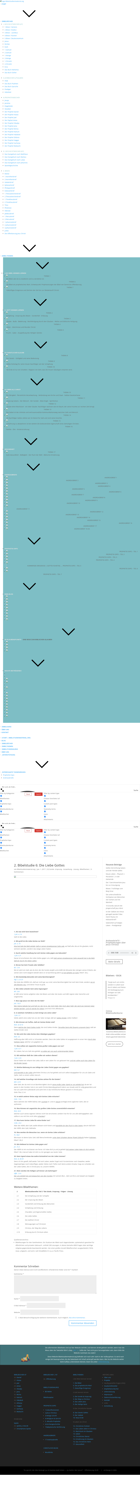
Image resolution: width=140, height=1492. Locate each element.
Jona (18, 1392)
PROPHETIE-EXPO (50, 1406)
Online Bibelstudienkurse (114, 1012)
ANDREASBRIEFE (49, 1435)
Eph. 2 (16, 1082)
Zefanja (19, 1403)
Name (17, 1299)
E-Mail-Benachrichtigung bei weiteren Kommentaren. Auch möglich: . (51, 1318)
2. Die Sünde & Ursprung (82, 1396)
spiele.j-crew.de (22, 1426)
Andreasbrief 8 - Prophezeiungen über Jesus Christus (116, 942)
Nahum (19, 1397)
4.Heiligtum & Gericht (53, 1418)
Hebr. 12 (17, 1099)
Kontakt (107, 1400)
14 (20, 1025)
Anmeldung (108, 1406)
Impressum (108, 1394)
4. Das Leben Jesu (79, 1402)
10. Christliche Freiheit (81, 1426)
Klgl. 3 (16, 979)
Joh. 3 (16, 944)
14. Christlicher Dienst (81, 1436)
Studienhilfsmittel (110, 1386)
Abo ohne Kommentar (77, 1318)
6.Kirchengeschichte (52, 1424)
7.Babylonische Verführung (55, 1427)
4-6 (20, 1082)
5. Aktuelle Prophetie (52, 1421)
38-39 (22, 1159)
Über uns (107, 1377)
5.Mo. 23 (17, 1123)
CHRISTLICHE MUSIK (51, 1448)
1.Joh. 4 (16, 934)
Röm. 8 (16, 1025)
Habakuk (20, 1400)
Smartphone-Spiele (24, 1429)
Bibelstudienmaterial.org (26, 869)
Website (17, 1312)
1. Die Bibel (77, 1383)
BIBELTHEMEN (78, 1375)
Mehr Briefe (114, 961)
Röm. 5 (16, 1037)
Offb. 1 (16, 1173)
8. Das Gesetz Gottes (80, 1413)
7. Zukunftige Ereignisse (82, 1388)
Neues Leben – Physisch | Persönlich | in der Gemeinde (115, 876)
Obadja (19, 1389)
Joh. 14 (16, 1003)
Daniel (19, 1377)
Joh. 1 (75, 1350)
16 (21, 934)
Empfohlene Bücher (111, 1389)
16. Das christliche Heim (82, 1442)
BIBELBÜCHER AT (20, 1375)
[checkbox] (11, 797)
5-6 (20, 1173)
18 (19, 968)
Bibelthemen (84, 869)
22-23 (21, 979)
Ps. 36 (16, 1135)
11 (20, 1049)
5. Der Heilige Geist (80, 1404)
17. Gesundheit (78, 1444)
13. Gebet (76, 1434)
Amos (19, 1386)
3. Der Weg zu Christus (81, 1399)
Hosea (19, 1380)
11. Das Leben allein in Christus (84, 1429)
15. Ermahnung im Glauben (83, 1439)
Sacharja (20, 1409)
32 (20, 1111)
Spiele (16, 1423)
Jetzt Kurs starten (114, 1044)
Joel (18, 1383)
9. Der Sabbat (78, 1415)
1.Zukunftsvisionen (52, 1410)
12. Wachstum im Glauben (82, 1431)
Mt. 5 (16, 991)
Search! (38, 794)
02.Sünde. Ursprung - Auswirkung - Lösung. (63, 869)
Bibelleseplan (48, 1397)
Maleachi (20, 1412)
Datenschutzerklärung (112, 1397)
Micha (19, 1394)
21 (20, 1003)
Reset (28, 794)
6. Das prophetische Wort (82, 1385)
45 (19, 991)
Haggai (19, 1406)
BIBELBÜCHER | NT (50, 1375)
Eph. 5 (16, 1070)
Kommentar (19, 1274)
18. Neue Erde (78, 1418)
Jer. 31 (16, 1147)
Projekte (107, 1380)
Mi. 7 (16, 968)
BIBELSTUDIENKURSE (51, 1387)
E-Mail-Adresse (20, 1306)
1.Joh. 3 (16, 1015)
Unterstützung (103, 1362)
